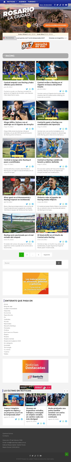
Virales (6, 354)
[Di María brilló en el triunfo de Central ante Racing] (52, 223)
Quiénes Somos (8, 433)
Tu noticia (7, 349)
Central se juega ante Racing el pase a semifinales (17, 161)
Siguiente (47, 255)
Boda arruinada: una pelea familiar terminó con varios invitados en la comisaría (34, 412)
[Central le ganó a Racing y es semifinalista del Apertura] (52, 110)
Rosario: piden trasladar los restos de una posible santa (57, 410)
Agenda (22, 2)
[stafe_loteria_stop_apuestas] (35, 386)
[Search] (59, 263)
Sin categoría (8, 343)
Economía (7, 313)
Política (6, 330)
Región (6, 334)
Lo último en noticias (17, 390)
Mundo (6, 321)
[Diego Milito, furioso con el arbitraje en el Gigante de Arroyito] (19, 110)
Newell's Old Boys (10, 326)
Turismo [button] (32, 2)
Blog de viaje (8, 306)
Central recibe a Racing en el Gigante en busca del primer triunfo (49, 85)
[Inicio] (4, 1)
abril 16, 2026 (7, 202)
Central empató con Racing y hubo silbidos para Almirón (19, 84)
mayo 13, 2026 (41, 127)
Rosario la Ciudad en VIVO (12, 341)
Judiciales (7, 319)
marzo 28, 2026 (42, 202)
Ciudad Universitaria (10, 308)
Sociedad (7, 345)
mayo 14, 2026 (8, 127)
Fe (5, 317)
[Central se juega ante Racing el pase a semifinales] (19, 148)
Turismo (6, 352)
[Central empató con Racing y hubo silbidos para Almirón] (19, 70)
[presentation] (64, 391)
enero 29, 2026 (41, 239)
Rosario (6, 336)
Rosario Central (17, 78)
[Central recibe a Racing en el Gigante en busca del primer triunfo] (52, 70)
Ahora (6, 304)
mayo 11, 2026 (41, 164)
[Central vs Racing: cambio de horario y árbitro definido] (52, 148)
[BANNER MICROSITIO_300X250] (35, 361)
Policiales (7, 328)
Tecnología (7, 347)
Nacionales (7, 324)
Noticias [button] (11, 2)
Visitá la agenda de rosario (55, 25)
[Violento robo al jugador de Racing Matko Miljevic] (52, 185)
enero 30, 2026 (8, 239)
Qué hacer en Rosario (11, 332)
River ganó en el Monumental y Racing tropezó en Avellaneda (17, 199)
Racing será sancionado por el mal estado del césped (18, 236)
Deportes (7, 78)
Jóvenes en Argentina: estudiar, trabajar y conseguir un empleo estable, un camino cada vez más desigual (12, 413)
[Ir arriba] (66, 454)
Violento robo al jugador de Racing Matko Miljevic (49, 199)
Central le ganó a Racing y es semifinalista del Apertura (49, 123)
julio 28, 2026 (8, 87)
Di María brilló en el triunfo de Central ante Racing (50, 236)
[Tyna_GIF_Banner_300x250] (35, 273)
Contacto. (6, 436)
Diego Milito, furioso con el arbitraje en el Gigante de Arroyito (19, 123)
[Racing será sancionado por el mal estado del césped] (19, 223)
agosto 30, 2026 (9, 421)
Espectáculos (8, 315)
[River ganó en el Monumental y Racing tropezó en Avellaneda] (19, 185)
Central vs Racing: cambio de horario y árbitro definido (50, 161)
